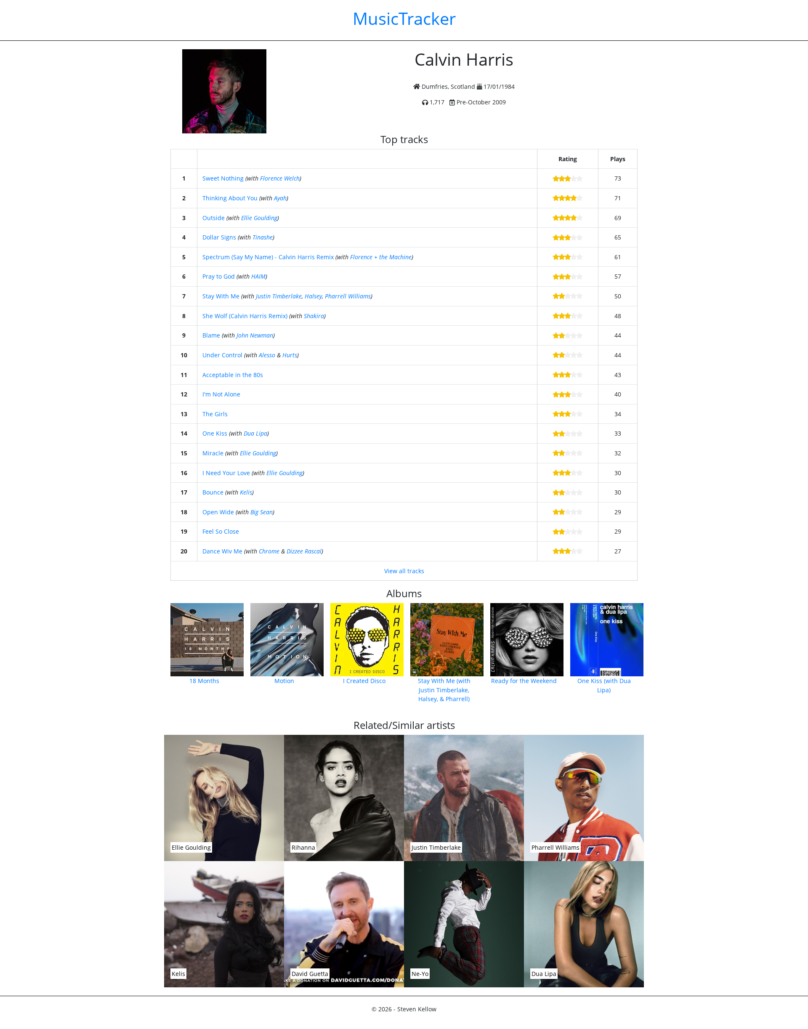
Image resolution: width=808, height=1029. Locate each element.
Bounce (212, 492)
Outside (213, 218)
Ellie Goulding (259, 218)
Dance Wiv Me (222, 551)
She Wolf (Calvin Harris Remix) (244, 316)
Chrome (269, 551)
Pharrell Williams (348, 296)
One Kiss (214, 433)
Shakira (314, 316)
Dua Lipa (255, 433)
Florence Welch (280, 178)
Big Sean (261, 512)
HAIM (258, 276)
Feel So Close (220, 531)
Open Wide (218, 512)
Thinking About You (230, 198)
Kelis (246, 492)
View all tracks (404, 571)
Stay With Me (220, 296)
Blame (211, 335)
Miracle (212, 453)
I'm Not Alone (221, 394)
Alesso (267, 355)
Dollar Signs (219, 237)
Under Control (222, 355)
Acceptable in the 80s (232, 375)
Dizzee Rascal (304, 551)
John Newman (255, 335)
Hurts (289, 355)
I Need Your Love (226, 473)
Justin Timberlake (279, 296)
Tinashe (262, 237)
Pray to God (218, 276)
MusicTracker (404, 18)
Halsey (313, 296)
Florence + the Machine (381, 257)
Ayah (280, 198)
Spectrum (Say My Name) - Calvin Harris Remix (268, 257)
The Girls (215, 414)
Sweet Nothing (223, 178)
